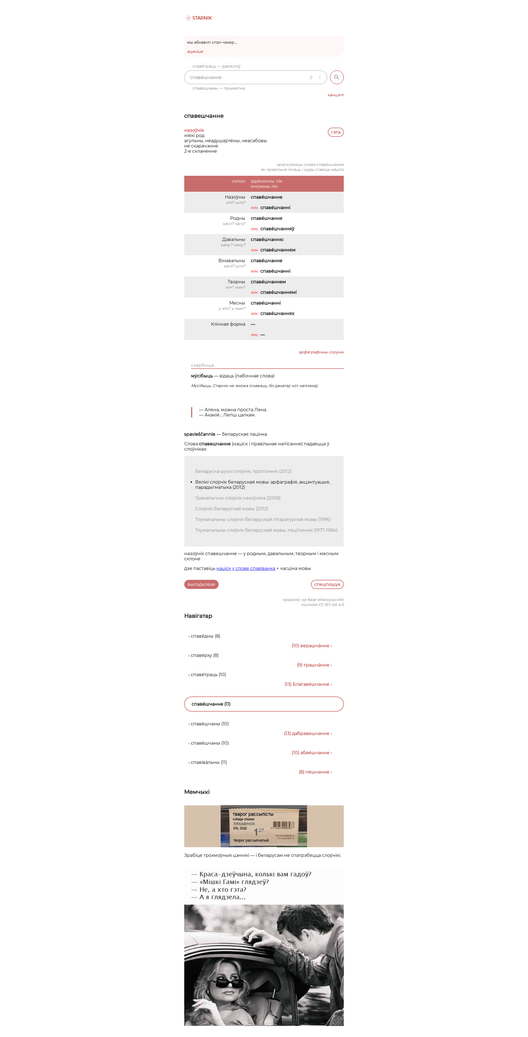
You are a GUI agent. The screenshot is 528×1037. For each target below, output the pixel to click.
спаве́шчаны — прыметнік (219, 88)
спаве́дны (202, 636)
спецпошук (327, 584)
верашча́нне (314, 645)
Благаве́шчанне (311, 684)
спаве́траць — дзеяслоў (217, 66)
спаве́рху (201, 655)
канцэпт (336, 94)
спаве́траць (204, 674)
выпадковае (201, 584)
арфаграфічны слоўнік (321, 352)
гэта (335, 132)
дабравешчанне (310, 733)
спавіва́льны (205, 762)
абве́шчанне (314, 752)
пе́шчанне (317, 772)
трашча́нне (316, 665)
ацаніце (195, 51)
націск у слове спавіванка (245, 568)
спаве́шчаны (205, 723)
